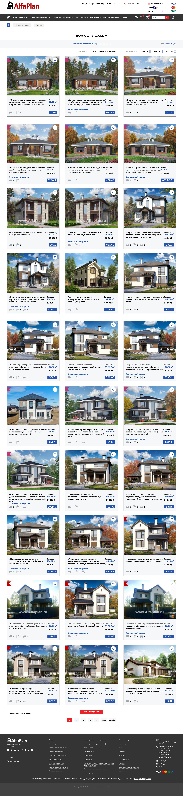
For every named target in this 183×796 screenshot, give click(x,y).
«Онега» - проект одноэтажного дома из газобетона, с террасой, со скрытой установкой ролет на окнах (86, 169)
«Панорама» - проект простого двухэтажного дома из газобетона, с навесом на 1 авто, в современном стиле (144, 496)
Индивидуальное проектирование (95, 740)
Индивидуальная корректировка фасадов (97, 744)
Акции (121, 771)
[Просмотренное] (136, 17)
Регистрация (14, 761)
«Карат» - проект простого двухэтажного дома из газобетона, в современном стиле (145, 299)
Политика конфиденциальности (129, 767)
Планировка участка (55, 771)
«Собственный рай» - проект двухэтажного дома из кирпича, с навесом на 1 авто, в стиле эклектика (26, 690)
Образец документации (56, 751)
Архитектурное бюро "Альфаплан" (14, 745)
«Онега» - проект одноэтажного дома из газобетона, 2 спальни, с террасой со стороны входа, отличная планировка (27, 102)
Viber (160, 767)
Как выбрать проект (55, 759)
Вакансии (121, 763)
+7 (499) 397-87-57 (165, 758)
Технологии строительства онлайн (95, 769)
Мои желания (88, 755)
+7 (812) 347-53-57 (165, 754)
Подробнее (18, 90)
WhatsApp (162, 764)
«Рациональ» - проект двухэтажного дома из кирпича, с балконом (28, 233)
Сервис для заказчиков (63, 17)
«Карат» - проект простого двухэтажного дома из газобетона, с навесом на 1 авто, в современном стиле (28, 367)
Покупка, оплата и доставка (58, 748)
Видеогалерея (123, 744)
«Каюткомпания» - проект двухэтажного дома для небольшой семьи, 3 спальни (144, 560)
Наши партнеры (89, 773)
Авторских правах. (142, 778)
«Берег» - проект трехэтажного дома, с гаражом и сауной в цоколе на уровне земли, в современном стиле (144, 234)
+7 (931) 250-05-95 (165, 750)
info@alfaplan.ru (156, 4)
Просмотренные (89, 751)
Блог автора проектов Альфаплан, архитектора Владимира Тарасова (99, 764)
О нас (125, 17)
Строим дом (95, 17)
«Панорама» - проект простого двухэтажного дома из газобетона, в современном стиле (84, 496)
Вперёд (112, 720)
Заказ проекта (81, 17)
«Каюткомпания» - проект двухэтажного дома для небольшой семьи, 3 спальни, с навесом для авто (28, 626)
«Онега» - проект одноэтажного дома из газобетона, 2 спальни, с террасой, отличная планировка (144, 102)
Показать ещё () (91, 712)
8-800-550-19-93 (133, 4)
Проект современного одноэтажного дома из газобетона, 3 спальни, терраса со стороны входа (144, 690)
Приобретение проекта (40, 17)
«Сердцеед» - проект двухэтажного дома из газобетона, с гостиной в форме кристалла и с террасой (28, 431)
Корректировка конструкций (58, 767)
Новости (121, 755)
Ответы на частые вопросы (58, 755)
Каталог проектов (20, 17)
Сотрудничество (124, 759)
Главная (51, 740)
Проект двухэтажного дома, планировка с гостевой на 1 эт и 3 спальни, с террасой (83, 299)
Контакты (122, 751)
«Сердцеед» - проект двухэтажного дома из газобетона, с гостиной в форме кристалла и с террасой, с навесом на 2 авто (86, 433)
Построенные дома (111, 17)
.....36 (104, 720)
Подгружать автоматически (20, 714)
